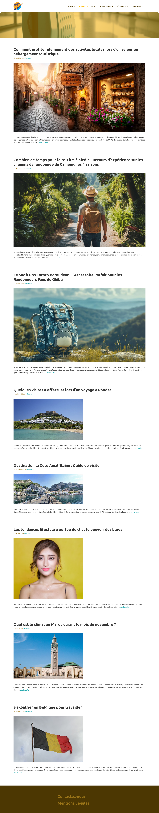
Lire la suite (43, 142)
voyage (71, 6)
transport (138, 6)
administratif (106, 6)
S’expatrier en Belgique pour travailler (48, 707)
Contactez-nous (72, 796)
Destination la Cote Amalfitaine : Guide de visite (57, 465)
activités (83, 6)
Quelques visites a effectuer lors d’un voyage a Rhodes (63, 390)
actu (93, 6)
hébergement (123, 6)
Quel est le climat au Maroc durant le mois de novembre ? (65, 624)
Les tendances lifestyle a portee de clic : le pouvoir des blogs (68, 529)
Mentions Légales (73, 803)
